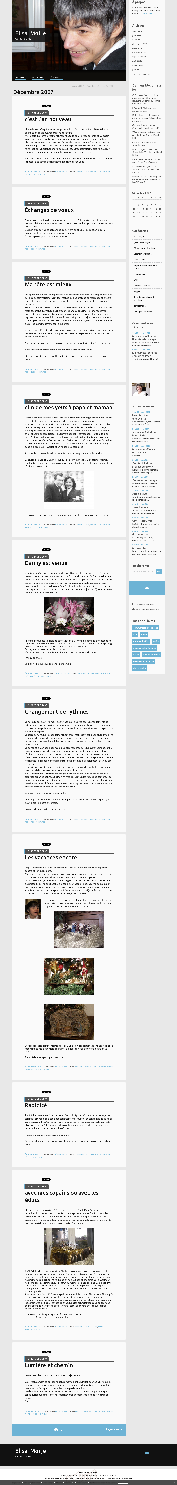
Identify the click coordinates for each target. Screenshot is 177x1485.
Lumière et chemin (49, 1365)
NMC (156, 128)
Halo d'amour (140, 507)
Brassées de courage (144, 339)
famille (28, 527)
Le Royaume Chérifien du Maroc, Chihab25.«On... (146, 100)
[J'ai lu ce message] (174, 1483)
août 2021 (137, 31)
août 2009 (137, 61)
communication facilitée (101, 172)
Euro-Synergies (151, 162)
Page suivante (114, 1429)
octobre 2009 (138, 52)
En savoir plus (123, 1483)
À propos (57, 77)
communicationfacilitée (144, 648)
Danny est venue (46, 563)
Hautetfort (94, 1472)
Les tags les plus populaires (108, 1475)
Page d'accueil (93, 86)
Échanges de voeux (49, 210)
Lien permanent (34, 172)
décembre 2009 (139, 44)
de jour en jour (140, 534)
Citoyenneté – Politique (145, 248)
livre (135, 634)
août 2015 (137, 39)
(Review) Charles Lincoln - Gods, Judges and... (144, 126)
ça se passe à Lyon (62, 673)
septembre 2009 (140, 56)
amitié (27, 174)
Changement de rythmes (57, 711)
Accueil (20, 77)
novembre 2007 (77, 86)
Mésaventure (140, 547)
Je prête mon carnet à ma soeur (145, 266)
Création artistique (143, 253)
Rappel (137, 291)
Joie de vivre (140, 493)
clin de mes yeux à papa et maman (68, 407)
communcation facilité (143, 661)
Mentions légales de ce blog (72, 1478)
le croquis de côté (145, 109)
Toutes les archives (141, 74)
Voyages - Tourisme (143, 311)
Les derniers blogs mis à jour (69, 1475)
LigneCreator (139, 352)
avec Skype (139, 236)
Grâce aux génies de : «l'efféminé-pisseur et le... (145, 96)
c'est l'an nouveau (48, 119)
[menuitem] (20, 75)
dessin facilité (139, 668)
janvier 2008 (108, 86)
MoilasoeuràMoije (142, 336)
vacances (29, 1070)
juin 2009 (136, 69)
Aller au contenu (9, 2)
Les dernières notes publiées (89, 1475)
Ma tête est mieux (48, 284)
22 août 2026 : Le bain (142, 108)
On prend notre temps (142, 142)
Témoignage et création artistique (145, 298)
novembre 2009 (139, 48)
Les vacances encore (51, 857)
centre (136, 654)
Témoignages (61, 172)
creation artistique (151, 654)
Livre (136, 279)
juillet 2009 (137, 65)
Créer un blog (83, 1472)
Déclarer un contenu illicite (53, 1478)
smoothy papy (139, 145)
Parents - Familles (142, 285)
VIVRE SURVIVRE (142, 520)
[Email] (147, 587)
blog (130, 1478)
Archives (38, 77)
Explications (139, 259)
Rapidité (36, 1105)
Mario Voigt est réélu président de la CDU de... (144, 150)
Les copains (139, 274)
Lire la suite (146, 13)
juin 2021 (136, 35)
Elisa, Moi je (30, 33)
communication (82, 172)
